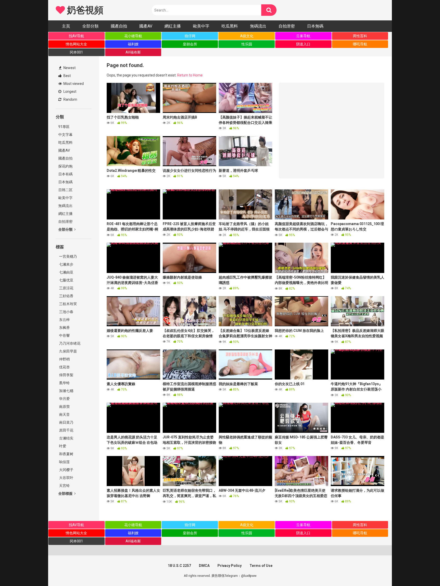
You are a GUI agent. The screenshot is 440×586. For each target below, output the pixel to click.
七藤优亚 (65, 280)
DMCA (204, 566)
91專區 (64, 127)
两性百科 (360, 36)
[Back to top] (423, 570)
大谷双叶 (65, 478)
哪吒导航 (360, 44)
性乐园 (246, 44)
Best (67, 76)
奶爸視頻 (84, 10)
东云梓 (64, 320)
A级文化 (246, 36)
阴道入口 (303, 44)
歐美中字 (201, 26)
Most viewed (73, 84)
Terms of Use (261, 566)
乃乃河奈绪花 (69, 343)
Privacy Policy (229, 566)
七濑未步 (65, 264)
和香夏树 (65, 454)
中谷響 (64, 335)
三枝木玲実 (67, 304)
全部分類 (90, 26)
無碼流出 (258, 26)
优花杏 (64, 367)
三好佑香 (65, 296)
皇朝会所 (190, 44)
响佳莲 (64, 462)
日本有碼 (65, 174)
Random (70, 99)
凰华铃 (64, 383)
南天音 (64, 414)
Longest (69, 91)
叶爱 (62, 446)
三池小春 (65, 312)
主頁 (66, 26)
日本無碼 (315, 26)
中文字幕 (65, 135)
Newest (69, 68)
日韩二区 (65, 190)
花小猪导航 (133, 36)
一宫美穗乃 (67, 256)
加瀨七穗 (65, 391)
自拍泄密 (287, 26)
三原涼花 (65, 288)
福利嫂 (133, 44)
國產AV (145, 26)
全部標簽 (65, 493)
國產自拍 (119, 26)
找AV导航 (76, 36)
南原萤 (64, 407)
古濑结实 (65, 438)
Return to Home (190, 75)
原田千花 (65, 430)
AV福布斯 (133, 52)
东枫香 (64, 327)
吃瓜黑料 (230, 26)
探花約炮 (65, 166)
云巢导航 (303, 36)
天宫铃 (64, 486)
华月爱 (64, 399)
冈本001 (76, 52)
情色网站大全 (76, 44)
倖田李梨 (65, 375)
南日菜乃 (65, 422)
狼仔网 (190, 36)
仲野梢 (64, 359)
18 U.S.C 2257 (179, 566)
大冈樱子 (65, 470)
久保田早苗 (67, 351)
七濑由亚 (65, 272)
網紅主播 (172, 26)
